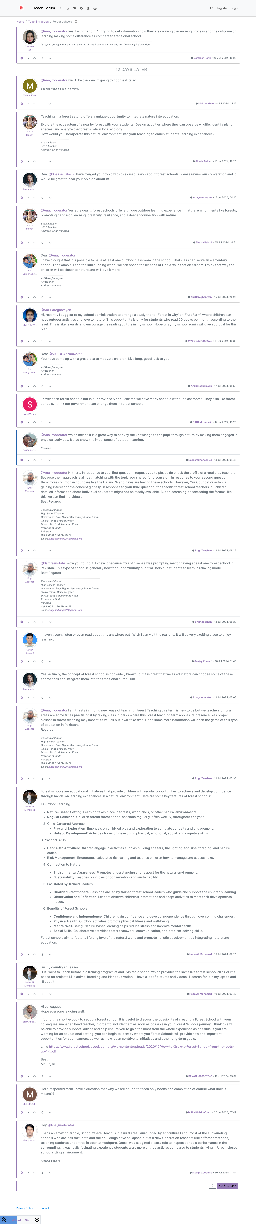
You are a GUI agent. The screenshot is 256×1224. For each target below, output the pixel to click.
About (45, 1208)
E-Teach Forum (42, 8)
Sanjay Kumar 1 (203, 661)
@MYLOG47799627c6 (65, 354)
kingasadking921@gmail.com (65, 538)
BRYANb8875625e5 (33, 1021)
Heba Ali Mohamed (200, 954)
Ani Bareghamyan (201, 296)
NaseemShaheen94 (33, 450)
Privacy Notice (24, 1208)
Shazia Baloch (203, 161)
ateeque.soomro (32, 1140)
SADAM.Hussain (31, 414)
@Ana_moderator (54, 31)
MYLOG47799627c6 (33, 325)
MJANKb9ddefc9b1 (33, 1104)
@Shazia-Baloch (61, 174)
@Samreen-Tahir (53, 563)
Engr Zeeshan (203, 550)
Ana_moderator (31, 189)
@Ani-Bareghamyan (56, 310)
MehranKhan (30, 95)
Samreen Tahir (202, 57)
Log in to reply (227, 1185)
